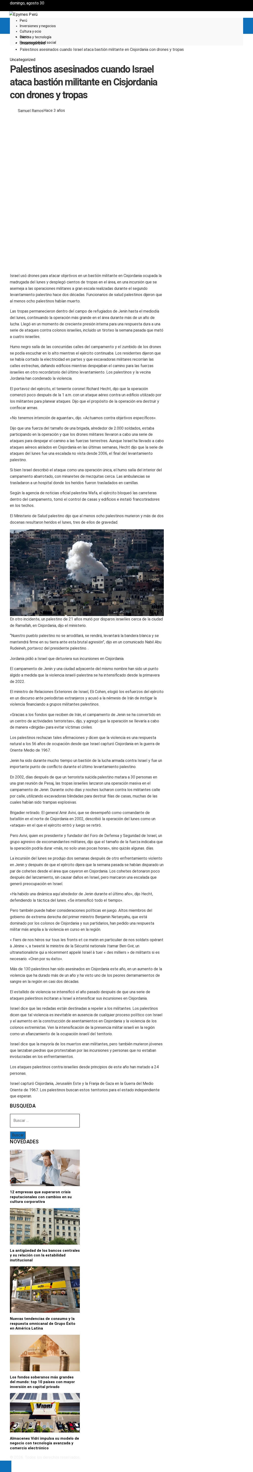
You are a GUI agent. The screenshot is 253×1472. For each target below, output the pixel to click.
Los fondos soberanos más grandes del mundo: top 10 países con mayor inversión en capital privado (42, 1382)
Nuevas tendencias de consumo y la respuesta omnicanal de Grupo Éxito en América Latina (42, 1323)
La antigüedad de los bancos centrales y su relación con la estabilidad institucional (45, 1255)
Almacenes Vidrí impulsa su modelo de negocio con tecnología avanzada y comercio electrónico (44, 1443)
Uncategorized (22, 59)
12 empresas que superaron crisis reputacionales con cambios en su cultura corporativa (41, 1197)
